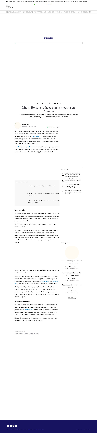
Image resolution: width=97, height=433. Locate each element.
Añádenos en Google (53, 127)
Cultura (40, 12)
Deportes (47, 12)
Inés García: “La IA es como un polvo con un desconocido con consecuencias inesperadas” (73, 174)
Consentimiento (40, 430)
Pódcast (87, 12)
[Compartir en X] (49, 124)
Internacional (30, 12)
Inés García (35, 1)
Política (9, 12)
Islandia (52, 1)
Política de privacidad (25, 430)
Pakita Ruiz (45, 281)
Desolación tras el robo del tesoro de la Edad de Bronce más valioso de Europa (73, 192)
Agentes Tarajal (78, 1)
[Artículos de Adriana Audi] (18, 125)
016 (23, 12)
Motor (26, 333)
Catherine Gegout (59, 1)
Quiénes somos (10, 430)
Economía (17, 12)
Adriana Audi (25, 124)
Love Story (66, 1)
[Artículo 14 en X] (8, 426)
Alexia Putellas (12, 1)
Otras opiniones (65, 243)
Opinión (81, 12)
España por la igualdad (61, 12)
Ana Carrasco (28, 310)
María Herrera (36, 136)
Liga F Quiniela (28, 1)
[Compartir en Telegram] (58, 124)
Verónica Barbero (20, 1)
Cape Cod (85, 1)
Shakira (72, 1)
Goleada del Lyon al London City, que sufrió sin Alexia (41, 186)
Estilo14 (74, 12)
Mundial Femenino (34, 333)
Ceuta (40, 1)
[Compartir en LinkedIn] (52, 124)
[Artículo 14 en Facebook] (13, 426)
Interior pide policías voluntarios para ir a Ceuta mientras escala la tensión (73, 180)
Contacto (17, 430)
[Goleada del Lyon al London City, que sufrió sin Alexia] (20, 187)
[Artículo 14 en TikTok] (16, 426)
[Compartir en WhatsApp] (55, 124)
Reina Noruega (46, 1)
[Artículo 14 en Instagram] (11, 426)
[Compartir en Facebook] (46, 124)
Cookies (34, 430)
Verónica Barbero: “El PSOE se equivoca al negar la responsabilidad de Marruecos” (72, 186)
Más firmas (70, 297)
